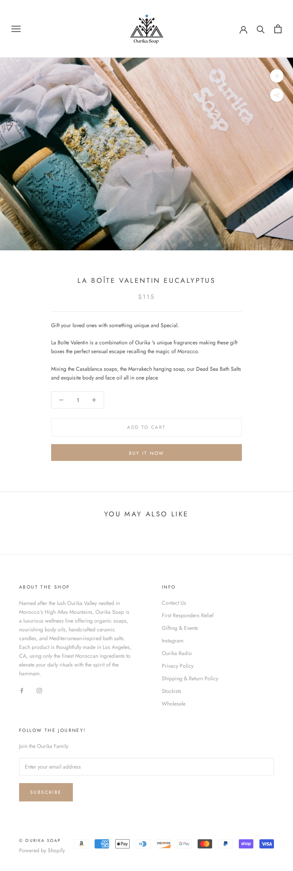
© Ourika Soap (40, 840)
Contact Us (174, 603)
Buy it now (146, 453)
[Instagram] (39, 690)
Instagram (173, 640)
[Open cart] (278, 28)
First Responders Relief (188, 615)
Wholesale (173, 703)
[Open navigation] (16, 29)
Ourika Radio (177, 653)
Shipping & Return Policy (190, 678)
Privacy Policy (177, 666)
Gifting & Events (180, 628)
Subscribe (46, 792)
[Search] (261, 29)
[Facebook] (21, 690)
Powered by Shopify (42, 850)
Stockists (171, 691)
